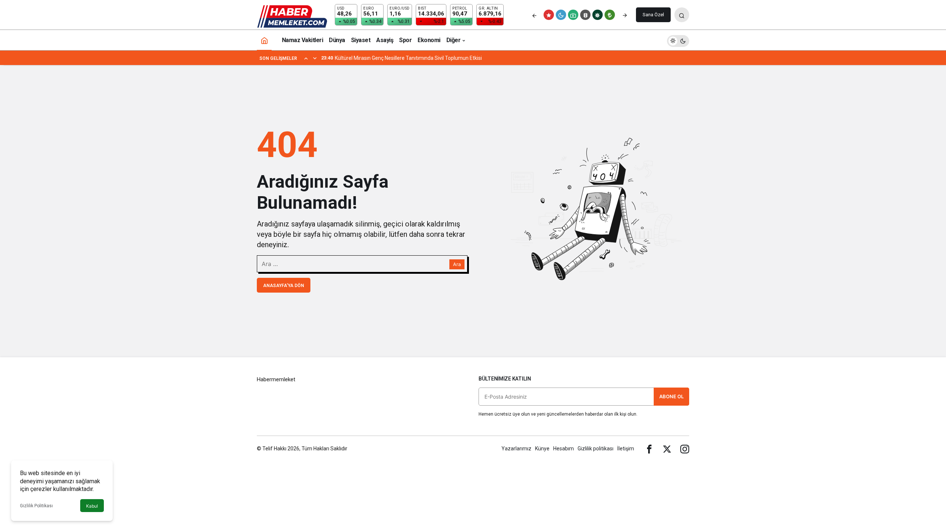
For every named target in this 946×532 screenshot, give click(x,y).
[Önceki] (534, 14)
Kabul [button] (92, 506)
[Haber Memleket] (292, 16)
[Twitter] (667, 448)
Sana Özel (653, 14)
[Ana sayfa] (264, 40)
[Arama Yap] (681, 14)
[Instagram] (684, 448)
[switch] (678, 40)
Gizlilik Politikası (36, 505)
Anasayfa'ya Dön (283, 285)
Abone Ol (671, 396)
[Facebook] (649, 448)
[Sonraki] (624, 14)
